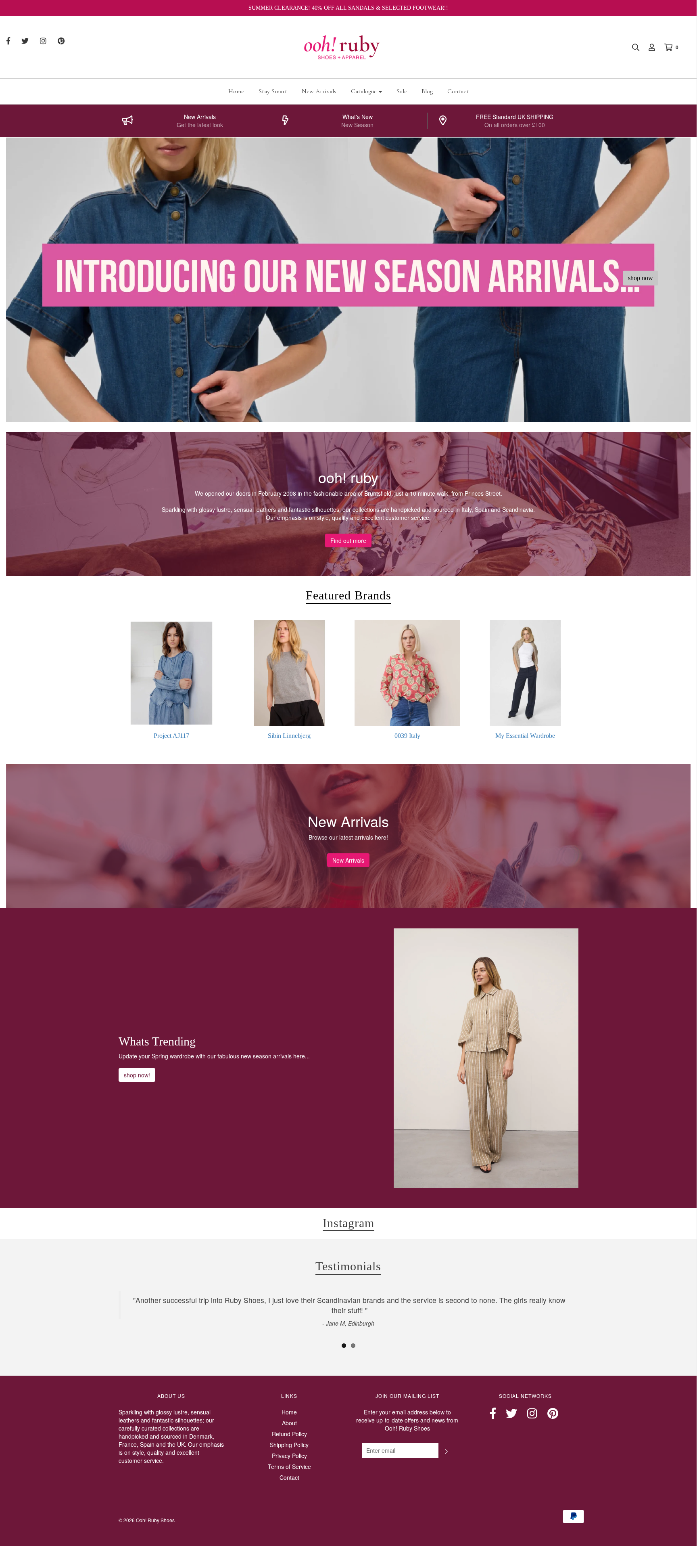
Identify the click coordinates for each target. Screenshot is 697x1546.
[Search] (631, 47)
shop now (640, 277)
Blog (427, 91)
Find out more (348, 540)
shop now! (137, 1075)
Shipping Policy (289, 1445)
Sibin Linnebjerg (289, 735)
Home (236, 91)
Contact (458, 91)
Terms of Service (289, 1466)
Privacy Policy (289, 1456)
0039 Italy (407, 735)
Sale (401, 91)
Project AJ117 (171, 735)
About (289, 1423)
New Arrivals (319, 91)
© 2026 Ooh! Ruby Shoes (147, 1520)
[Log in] (648, 47)
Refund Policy (289, 1434)
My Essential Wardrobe (525, 735)
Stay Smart (273, 91)
